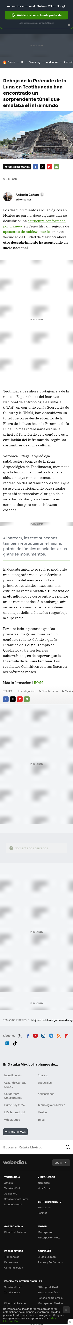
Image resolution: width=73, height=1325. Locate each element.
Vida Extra (44, 1188)
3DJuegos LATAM (48, 1287)
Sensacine (44, 1207)
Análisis (43, 1075)
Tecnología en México (51, 1105)
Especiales (45, 1082)
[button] (29, 194)
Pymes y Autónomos (50, 1262)
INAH (38, 682)
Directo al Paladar (15, 1232)
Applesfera (10, 1193)
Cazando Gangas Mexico (15, 1084)
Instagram (43, 1035)
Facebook (35, 166)
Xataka (8, 1182)
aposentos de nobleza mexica (27, 231)
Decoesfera (11, 1262)
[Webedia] (15, 1165)
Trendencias (11, 1256)
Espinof (42, 1213)
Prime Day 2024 (14, 1105)
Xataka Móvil (12, 1188)
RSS (59, 1035)
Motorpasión (45, 1232)
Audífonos (52, 62)
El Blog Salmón (47, 1256)
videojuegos (12, 1119)
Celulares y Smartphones (13, 1095)
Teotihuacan (50, 691)
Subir (58, 1162)
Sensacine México (49, 1292)
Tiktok (15, 1042)
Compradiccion (13, 1267)
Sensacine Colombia (50, 1298)
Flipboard (49, 166)
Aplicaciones (46, 1094)
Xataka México (13, 1287)
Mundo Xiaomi (13, 1204)
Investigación (26, 691)
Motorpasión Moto (49, 1237)
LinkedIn (7, 1042)
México (42, 1112)
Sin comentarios (19, 166)
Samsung (34, 62)
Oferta (11, 62)
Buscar (67, 1147)
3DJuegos (44, 1182)
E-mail (56, 166)
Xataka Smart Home (16, 1199)
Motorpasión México (50, 1303)
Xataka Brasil (12, 1292)
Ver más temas (15, 1132)
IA (22, 62)
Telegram (51, 1035)
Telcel (41, 1119)
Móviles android (14, 1112)
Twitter (42, 166)
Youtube (35, 1035)
